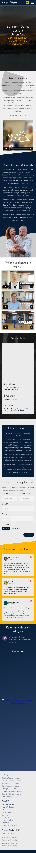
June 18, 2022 (12, 583)
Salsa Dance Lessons (10, 786)
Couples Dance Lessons (11, 781)
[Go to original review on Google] (31, 558)
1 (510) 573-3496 (11, 399)
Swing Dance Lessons (10, 789)
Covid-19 (5, 818)
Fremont (6, 529)
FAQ (3, 810)
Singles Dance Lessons (11, 778)
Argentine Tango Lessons (12, 791)
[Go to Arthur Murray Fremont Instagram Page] (19, 830)
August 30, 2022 (12, 559)
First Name (7, 494)
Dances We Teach (9, 804)
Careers (5, 815)
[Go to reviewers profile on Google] (6, 559)
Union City (16, 845)
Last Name (24, 494)
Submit (28, 535)
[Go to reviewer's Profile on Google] (6, 583)
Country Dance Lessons (11, 794)
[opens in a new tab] (18, 712)
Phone (5, 514)
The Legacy (6, 812)
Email (4, 504)
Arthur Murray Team (10, 825)
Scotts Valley (16, 529)
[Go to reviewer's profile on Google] (6, 603)
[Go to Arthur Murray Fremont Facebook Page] (16, 830)
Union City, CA (14, 175)
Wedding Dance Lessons (12, 783)
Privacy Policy (7, 820)
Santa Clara (5, 845)
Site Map (5, 823)
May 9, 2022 (11, 604)
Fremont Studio (8, 830)
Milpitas (15, 843)
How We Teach (8, 807)
